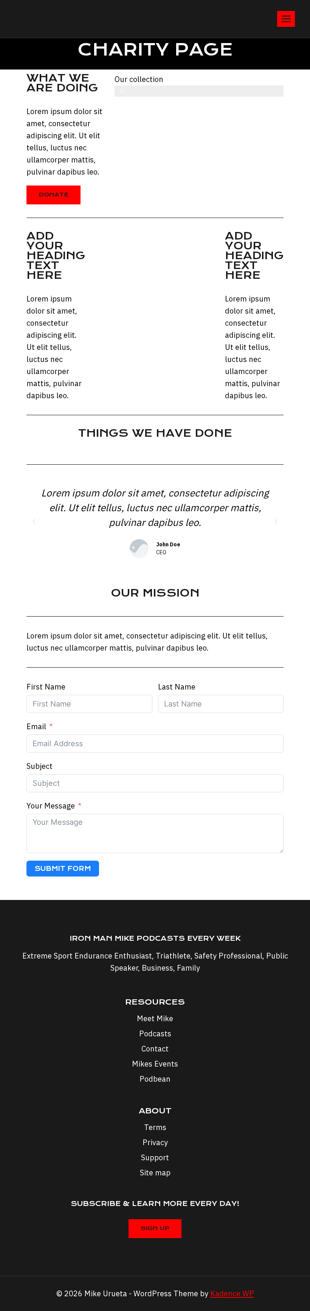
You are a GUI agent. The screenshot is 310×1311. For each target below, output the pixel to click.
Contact (155, 1049)
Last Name (176, 687)
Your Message (50, 806)
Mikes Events (155, 1064)
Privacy (155, 1142)
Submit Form (62, 868)
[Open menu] (286, 18)
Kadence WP (232, 1293)
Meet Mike (155, 1018)
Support (155, 1157)
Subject (39, 766)
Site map (155, 1172)
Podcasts (155, 1033)
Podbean (155, 1079)
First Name (45, 687)
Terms (155, 1127)
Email (36, 726)
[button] (34, 522)
